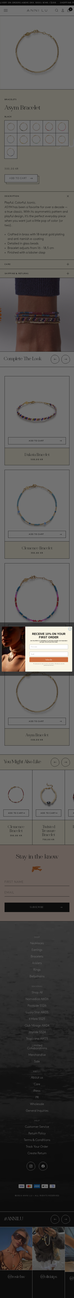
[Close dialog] (70, 628)
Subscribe (48, 659)
